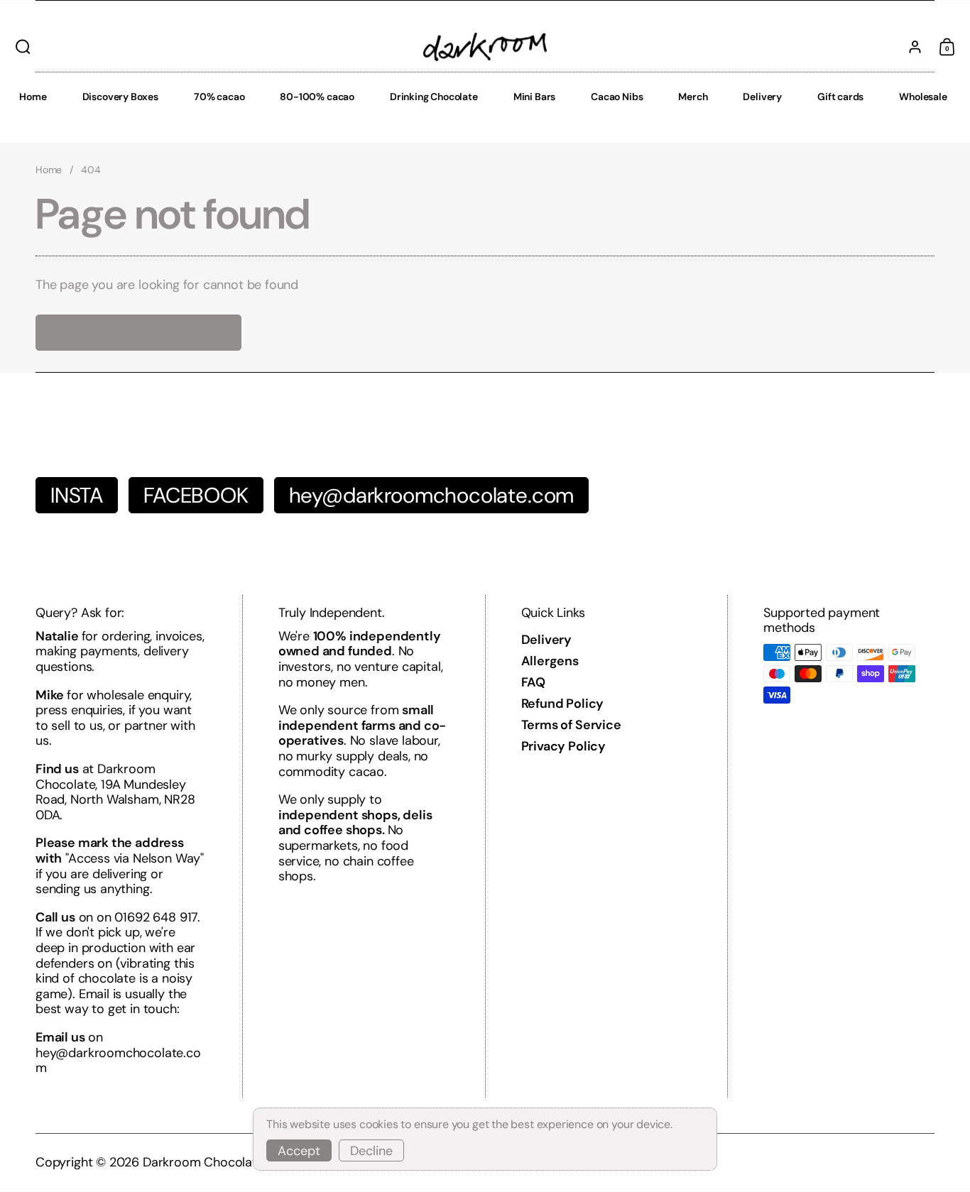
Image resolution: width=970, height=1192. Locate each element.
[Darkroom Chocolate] (485, 47)
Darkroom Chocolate (203, 1162)
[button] (19, 47)
